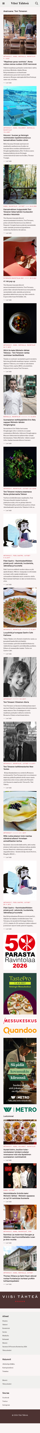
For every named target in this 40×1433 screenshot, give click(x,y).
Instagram (6, 1405)
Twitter (5, 1401)
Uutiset (22, 206)
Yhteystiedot (6, 1350)
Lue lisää (8, 83)
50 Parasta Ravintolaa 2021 (13, 278)
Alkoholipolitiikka (8, 1364)
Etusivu (4, 1321)
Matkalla (22, 56)
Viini (30, 1231)
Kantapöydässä (7, 1368)
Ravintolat (31, 56)
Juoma (4, 1332)
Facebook (5, 1398)
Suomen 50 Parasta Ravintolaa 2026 (14, 1347)
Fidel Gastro (18, 555)
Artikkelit (7, 56)
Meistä (4, 1343)
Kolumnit (22, 128)
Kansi (15, 56)
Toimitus (5, 1371)
